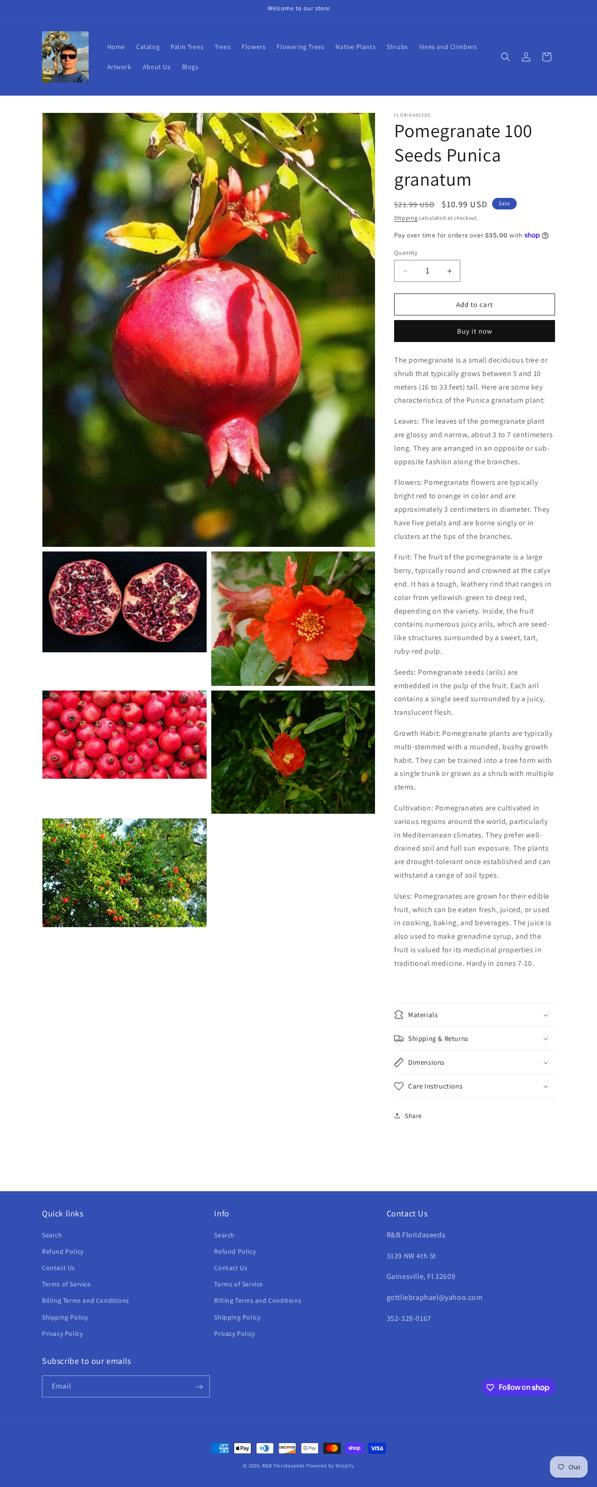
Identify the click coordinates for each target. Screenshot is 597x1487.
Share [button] (413, 1115)
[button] (505, 57)
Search (52, 1234)
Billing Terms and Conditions (85, 1300)
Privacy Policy (62, 1333)
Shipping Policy (65, 1316)
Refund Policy (62, 1251)
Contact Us (58, 1267)
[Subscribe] (199, 1387)
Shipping (406, 217)
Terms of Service (66, 1283)
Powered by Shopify (330, 1465)
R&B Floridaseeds (283, 1465)
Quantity (405, 253)
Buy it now (475, 331)
